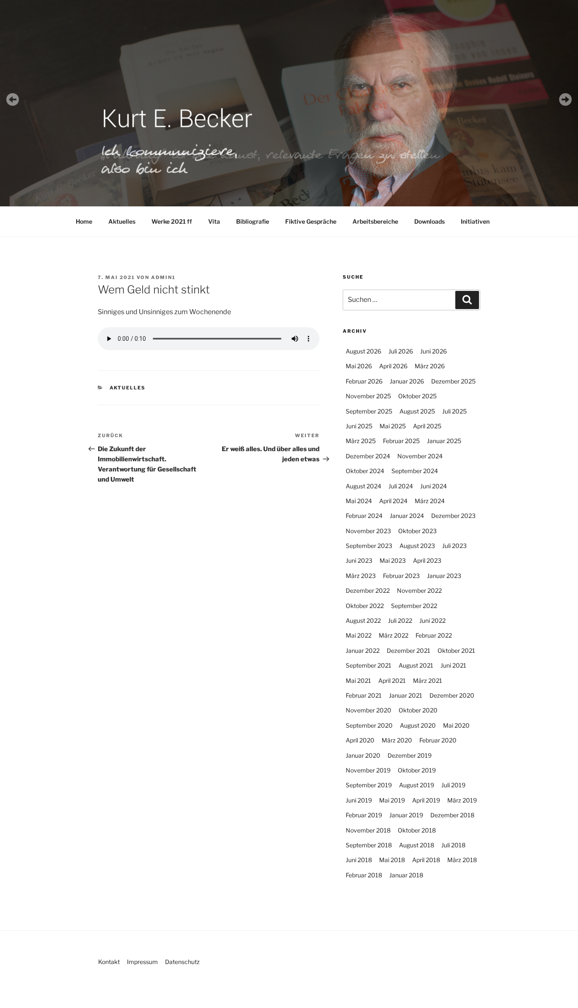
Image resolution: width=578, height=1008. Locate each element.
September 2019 (369, 785)
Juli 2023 (454, 545)
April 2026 (393, 366)
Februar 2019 (364, 815)
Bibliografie (252, 221)
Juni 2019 (359, 800)
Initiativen (475, 221)
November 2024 (420, 456)
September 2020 (369, 725)
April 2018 (426, 859)
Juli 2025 (454, 411)
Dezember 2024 (368, 456)
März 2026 (430, 366)
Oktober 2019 (417, 770)
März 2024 (430, 500)
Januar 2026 (407, 381)
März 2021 (427, 680)
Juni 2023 (359, 560)
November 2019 (368, 770)
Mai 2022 (359, 635)
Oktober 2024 (365, 470)
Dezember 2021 (408, 650)
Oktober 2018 (417, 830)
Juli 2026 (400, 351)
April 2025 (427, 426)
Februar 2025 (401, 440)
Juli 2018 (453, 845)
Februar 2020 (438, 740)
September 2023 (369, 545)
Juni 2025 (359, 426)
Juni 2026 (433, 351)
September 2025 (369, 411)
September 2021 (368, 665)
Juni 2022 (432, 620)
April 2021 (392, 680)
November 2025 (368, 396)
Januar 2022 (363, 650)
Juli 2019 (453, 785)
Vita (214, 221)
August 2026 (363, 351)
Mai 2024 (359, 500)
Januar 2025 (444, 440)
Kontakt (109, 961)
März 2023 (361, 575)
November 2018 (368, 830)
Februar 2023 (401, 575)
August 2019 (416, 785)
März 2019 (462, 800)
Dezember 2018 (452, 815)
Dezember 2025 (453, 381)
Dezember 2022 (368, 590)
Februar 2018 (364, 875)
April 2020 (360, 740)
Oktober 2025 (417, 396)
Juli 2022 (400, 620)
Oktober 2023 (417, 530)
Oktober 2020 (418, 710)
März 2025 (361, 440)
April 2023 (427, 560)
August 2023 (417, 545)
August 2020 (418, 725)
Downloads (429, 221)
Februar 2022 (434, 635)
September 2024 (414, 470)
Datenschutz (182, 961)
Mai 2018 (392, 859)
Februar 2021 (364, 695)
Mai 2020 (456, 725)
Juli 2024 (400, 486)
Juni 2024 (433, 486)
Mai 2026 (359, 366)
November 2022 (419, 590)
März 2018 (462, 859)
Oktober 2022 (365, 605)
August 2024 (363, 486)
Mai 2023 (393, 560)
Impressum (142, 961)
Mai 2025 (393, 426)
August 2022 (363, 620)
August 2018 (416, 845)
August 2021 (416, 665)
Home (84, 221)
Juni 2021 (453, 665)
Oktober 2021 (456, 650)
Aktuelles (121, 221)
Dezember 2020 (451, 695)
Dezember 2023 (453, 515)
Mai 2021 (358, 680)
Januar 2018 (406, 875)
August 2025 (417, 411)
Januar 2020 (363, 755)
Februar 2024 (364, 515)
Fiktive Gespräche (310, 221)
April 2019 (426, 800)
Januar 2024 (407, 515)
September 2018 (369, 845)
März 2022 (393, 635)
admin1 (163, 277)
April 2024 (393, 500)
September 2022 (414, 605)
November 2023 (368, 530)
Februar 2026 (364, 381)
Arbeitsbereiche (375, 221)
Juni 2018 (359, 859)
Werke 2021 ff (171, 221)
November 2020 (368, 710)
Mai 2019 (392, 800)
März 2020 (397, 740)
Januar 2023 (444, 575)
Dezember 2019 (410, 755)
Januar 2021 (405, 695)
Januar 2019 (406, 815)
